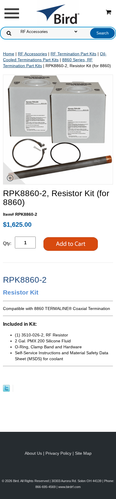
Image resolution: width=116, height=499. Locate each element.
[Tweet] (6, 390)
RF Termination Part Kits (73, 53)
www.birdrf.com (69, 487)
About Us (33, 453)
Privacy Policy (58, 453)
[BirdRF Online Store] (58, 13)
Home (8, 53)
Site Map (83, 453)
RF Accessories (32, 53)
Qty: (7, 243)
